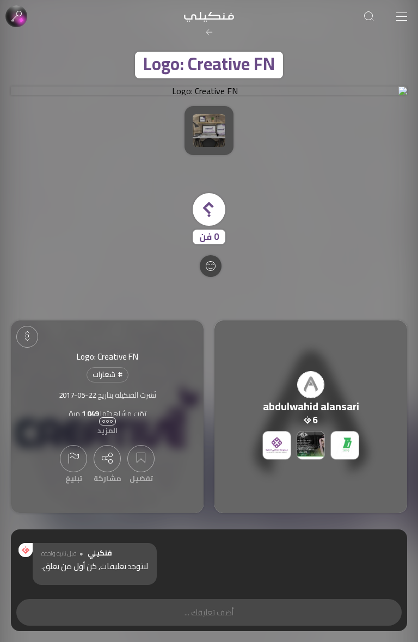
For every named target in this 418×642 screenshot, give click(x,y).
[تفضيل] (141, 458)
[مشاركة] (107, 458)
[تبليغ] (73, 458)
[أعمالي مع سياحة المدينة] (311, 445)
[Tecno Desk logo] (344, 445)
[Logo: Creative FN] (209, 91)
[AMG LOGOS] (276, 445)
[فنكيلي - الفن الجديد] (209, 16)
